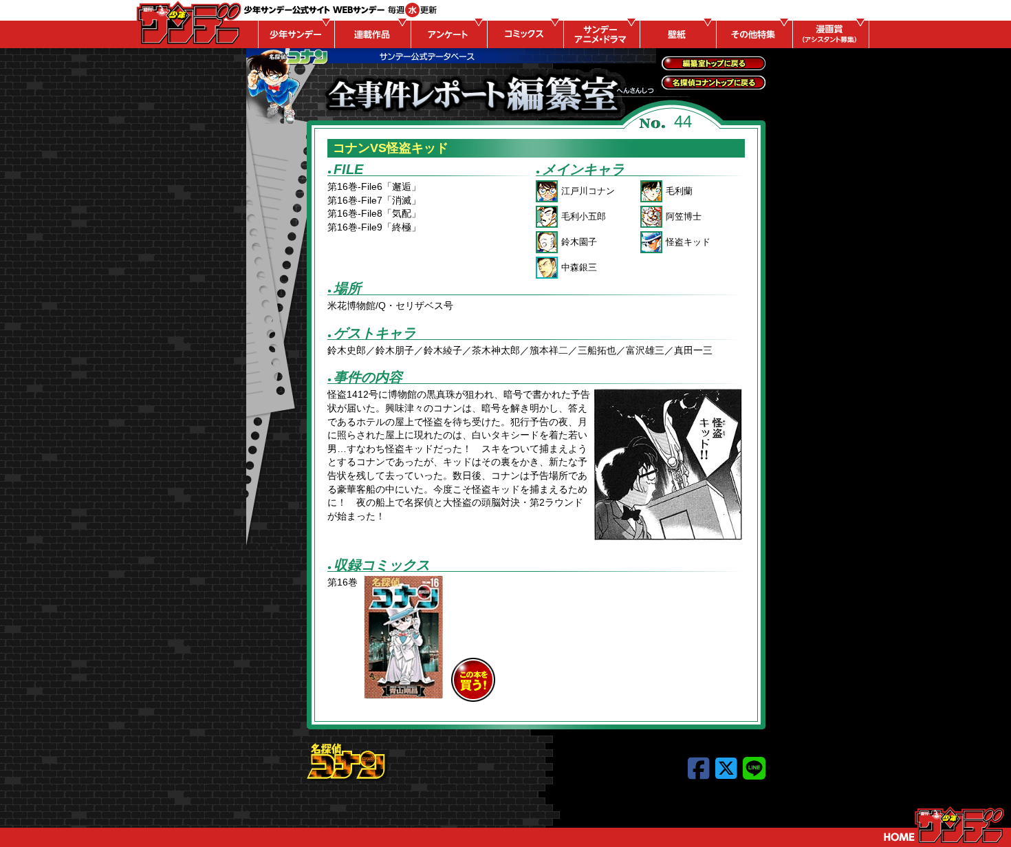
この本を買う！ (473, 680)
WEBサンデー (187, 22)
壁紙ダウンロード (676, 34)
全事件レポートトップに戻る (713, 63)
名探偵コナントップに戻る (713, 82)
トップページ (944, 825)
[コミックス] (523, 34)
